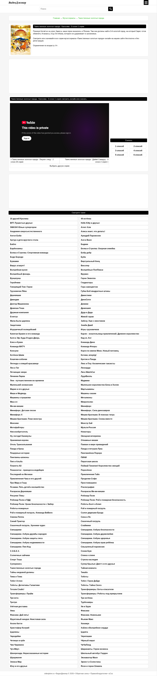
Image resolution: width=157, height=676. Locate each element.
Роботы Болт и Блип (91, 504)
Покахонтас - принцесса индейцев (27, 470)
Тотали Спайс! (17, 589)
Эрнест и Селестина (91, 662)
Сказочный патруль (90, 521)
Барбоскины (16, 248)
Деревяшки (15, 295)
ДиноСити (86, 300)
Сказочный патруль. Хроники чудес (27, 525)
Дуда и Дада (87, 312)
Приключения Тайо (90, 474)
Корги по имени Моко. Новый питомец (100, 351)
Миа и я (13, 402)
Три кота (14, 598)
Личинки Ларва (17, 376)
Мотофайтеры (17, 427)
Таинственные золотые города (91, 18)
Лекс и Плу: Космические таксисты (98, 363)
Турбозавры (87, 602)
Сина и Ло (86, 517)
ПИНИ (84, 457)
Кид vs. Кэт (86, 338)
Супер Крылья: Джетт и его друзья (98, 564)
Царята (84, 632)
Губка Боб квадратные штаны (95, 291)
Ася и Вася (86, 240)
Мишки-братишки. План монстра (26, 419)
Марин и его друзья (19, 389)
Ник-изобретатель (19, 432)
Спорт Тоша (16, 560)
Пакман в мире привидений (94, 444)
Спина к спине (88, 555)
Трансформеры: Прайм (21, 594)
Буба (83, 257)
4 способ (138, 151)
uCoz (111, 673)
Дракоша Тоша (17, 308)
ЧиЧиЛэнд (86, 645)
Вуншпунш (15, 278)
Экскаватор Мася (89, 658)
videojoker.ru (49, 673)
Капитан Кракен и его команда (25, 334)
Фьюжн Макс (87, 619)
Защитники (15, 325)
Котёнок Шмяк (17, 355)
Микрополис (87, 402)
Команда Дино (88, 342)
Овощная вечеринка (91, 436)
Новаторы (86, 432)
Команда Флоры (89, 346)
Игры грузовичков (90, 329)
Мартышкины (87, 389)
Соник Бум (86, 551)
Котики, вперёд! (88, 355)
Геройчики (15, 283)
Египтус (14, 317)
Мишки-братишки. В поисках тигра (97, 415)
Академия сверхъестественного (26, 231)
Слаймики (86, 525)
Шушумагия (16, 658)
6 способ (138, 155)
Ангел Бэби (15, 236)
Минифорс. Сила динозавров (95, 410)
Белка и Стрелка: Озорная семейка (98, 248)
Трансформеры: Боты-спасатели (97, 589)
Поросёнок (86, 470)
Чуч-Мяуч (14, 649)
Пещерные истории (19, 453)
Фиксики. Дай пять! (19, 615)
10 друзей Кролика (19, 219)
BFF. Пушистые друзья (21, 223)
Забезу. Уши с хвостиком (93, 321)
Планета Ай (15, 466)
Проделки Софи (89, 479)
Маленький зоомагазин (21, 385)
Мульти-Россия (88, 427)
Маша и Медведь (18, 393)
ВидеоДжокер (17, 2)
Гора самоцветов (89, 287)
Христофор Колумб (19, 628)
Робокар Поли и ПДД (20, 500)
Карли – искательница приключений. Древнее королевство (110, 334)
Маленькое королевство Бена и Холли (100, 385)
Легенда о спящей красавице (24, 363)
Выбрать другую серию (59, 166)
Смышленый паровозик (93, 547)
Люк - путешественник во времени (27, 381)
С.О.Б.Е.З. (15, 551)
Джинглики (86, 295)
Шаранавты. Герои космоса (94, 649)
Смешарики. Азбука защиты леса (26, 538)
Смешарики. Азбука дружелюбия (97, 534)
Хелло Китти (16, 623)
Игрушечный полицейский (23, 329)
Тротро (13, 602)
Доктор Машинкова (19, 304)
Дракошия (86, 308)
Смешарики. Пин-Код (20, 547)
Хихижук (85, 623)
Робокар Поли (88, 496)
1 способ (119, 146)
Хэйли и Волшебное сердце (94, 628)
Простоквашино (89, 483)
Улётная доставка (18, 606)
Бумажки (14, 261)
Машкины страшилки (20, 398)
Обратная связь (82, 673)
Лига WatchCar (88, 372)
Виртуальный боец (90, 261)
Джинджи (14, 300)
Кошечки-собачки (18, 359)
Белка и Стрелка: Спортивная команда (29, 253)
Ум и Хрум (86, 606)
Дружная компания (19, 312)
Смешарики (15, 530)
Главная (56, 18)
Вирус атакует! (17, 266)
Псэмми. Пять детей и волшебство (27, 487)
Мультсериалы (69, 18)
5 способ (119, 155)
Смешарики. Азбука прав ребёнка (97, 543)
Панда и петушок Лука (91, 449)
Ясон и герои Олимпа (91, 666)
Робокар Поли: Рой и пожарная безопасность (103, 500)
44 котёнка (86, 219)
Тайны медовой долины (22, 572)
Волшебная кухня (18, 270)
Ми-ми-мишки (16, 406)
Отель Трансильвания (21, 444)
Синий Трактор (17, 521)
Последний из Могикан (21, 474)
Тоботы (84, 577)
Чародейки (15, 636)
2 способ (138, 146)
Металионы (86, 398)
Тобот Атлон (16, 581)
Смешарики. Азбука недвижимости (27, 543)
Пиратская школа (89, 461)
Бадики (84, 244)
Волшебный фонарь (20, 274)
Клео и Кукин (16, 342)
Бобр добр (86, 253)
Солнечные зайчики (20, 555)
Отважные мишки (89, 440)
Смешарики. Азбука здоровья (95, 538)
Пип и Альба (16, 461)
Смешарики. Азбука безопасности (97, 530)
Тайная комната (88, 568)
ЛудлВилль (86, 376)
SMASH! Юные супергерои (23, 227)
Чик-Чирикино (17, 645)
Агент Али (86, 227)
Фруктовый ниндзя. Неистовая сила (28, 619)
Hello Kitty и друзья (90, 223)
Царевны (14, 632)
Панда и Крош (17, 449)
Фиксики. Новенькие (91, 615)
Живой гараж (87, 317)
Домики (84, 304)
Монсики (14, 423)
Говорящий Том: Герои (21, 287)
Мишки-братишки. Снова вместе (96, 419)
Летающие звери (18, 372)
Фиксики (85, 611)
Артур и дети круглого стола (24, 240)
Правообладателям (99, 673)
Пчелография (87, 487)
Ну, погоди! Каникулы (20, 436)
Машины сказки (88, 393)
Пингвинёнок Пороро (91, 453)
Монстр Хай (86, 423)
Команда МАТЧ (17, 346)
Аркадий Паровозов (91, 236)
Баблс (13, 244)
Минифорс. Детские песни (23, 410)
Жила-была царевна (20, 321)
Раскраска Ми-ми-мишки (93, 491)
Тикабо (84, 572)
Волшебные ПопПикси (92, 270)
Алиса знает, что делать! (93, 231)
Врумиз (84, 274)
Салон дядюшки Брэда (92, 513)
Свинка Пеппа (17, 517)
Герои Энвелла (88, 278)
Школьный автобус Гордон (94, 653)
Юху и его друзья (18, 666)
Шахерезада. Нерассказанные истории (29, 653)
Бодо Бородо (16, 257)
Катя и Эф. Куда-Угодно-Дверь (25, 338)
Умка (12, 611)
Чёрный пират (88, 641)
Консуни (14, 351)
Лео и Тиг (14, 368)
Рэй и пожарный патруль (93, 508)
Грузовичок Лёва (18, 291)
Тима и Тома (16, 577)
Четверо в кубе (17, 641)
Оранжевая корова (19, 440)
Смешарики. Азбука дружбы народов (28, 534)
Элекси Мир (16, 662)
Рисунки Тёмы (17, 496)
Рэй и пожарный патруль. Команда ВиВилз (31, 513)
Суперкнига (16, 564)
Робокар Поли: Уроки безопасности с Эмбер (32, 504)
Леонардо (86, 368)
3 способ (119, 151)
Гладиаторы (87, 283)
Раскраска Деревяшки (21, 491)
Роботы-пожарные (19, 508)
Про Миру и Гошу (18, 483)
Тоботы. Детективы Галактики (25, 585)
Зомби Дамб (87, 325)
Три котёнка (86, 598)
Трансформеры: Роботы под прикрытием (101, 594)
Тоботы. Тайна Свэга (91, 585)
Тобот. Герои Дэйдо (90, 581)
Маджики (85, 381)
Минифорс (86, 406)
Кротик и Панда (88, 359)
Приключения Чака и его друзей (25, 479)
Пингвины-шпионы (19, 457)
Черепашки (86, 636)
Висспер (85, 266)
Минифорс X (16, 415)
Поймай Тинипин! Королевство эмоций (100, 466)
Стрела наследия (89, 560)
